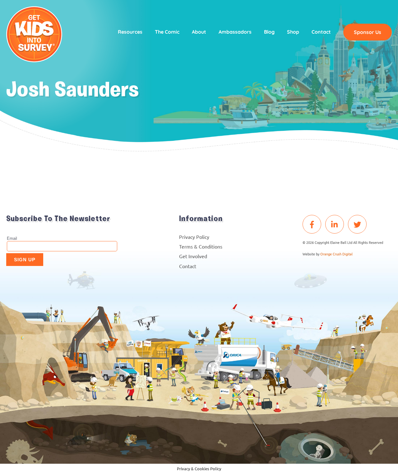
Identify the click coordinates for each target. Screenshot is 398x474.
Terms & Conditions (200, 246)
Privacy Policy (194, 237)
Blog (269, 32)
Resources (130, 32)
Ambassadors (235, 32)
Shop (293, 32)
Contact (321, 32)
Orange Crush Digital (336, 253)
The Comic (167, 32)
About (199, 32)
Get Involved (193, 256)
